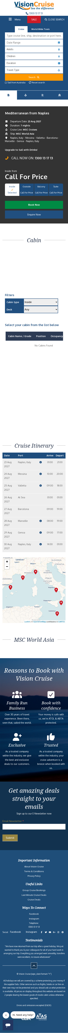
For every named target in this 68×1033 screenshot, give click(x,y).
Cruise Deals (34, 899)
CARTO (61, 621)
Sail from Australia (16, 82)
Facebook (34, 914)
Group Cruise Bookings (34, 890)
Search (33, 77)
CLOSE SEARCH (55, 19)
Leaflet (27, 621)
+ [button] (7, 562)
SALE (34, 19)
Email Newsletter (13, 821)
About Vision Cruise (34, 866)
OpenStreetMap (39, 621)
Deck (9, 309)
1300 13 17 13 (36, 13)
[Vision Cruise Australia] (34, 9)
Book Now (34, 204)
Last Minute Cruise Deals (34, 895)
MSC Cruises (30, 129)
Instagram (34, 918)
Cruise (21, 29)
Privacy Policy (34, 876)
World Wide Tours (40, 29)
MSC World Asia (25, 133)
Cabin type (13, 302)
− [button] (7, 566)
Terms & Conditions (34, 871)
